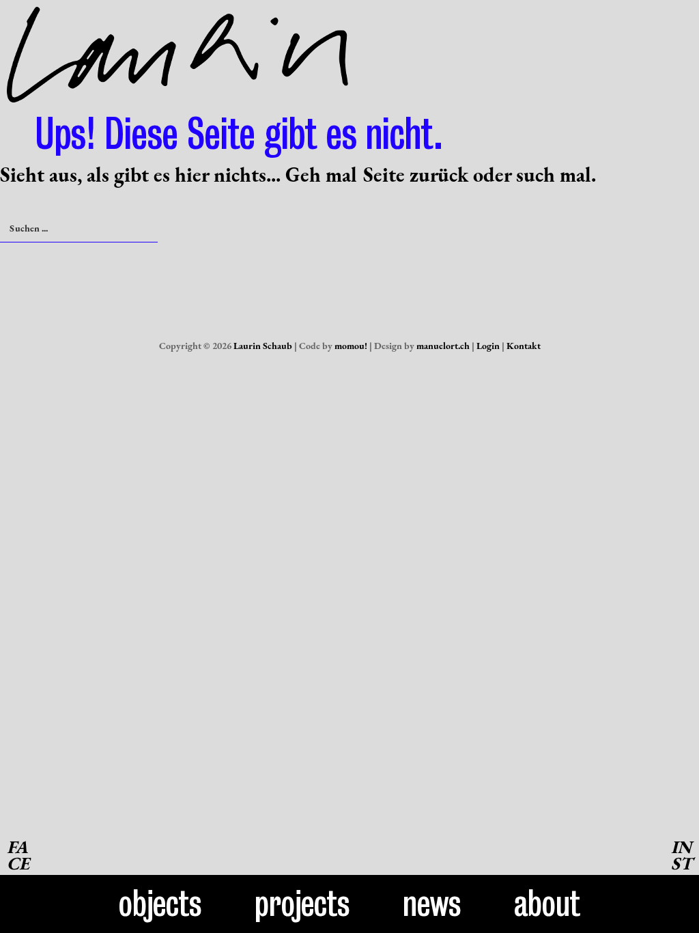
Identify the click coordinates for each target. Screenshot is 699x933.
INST (681, 855)
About (547, 903)
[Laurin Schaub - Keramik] (177, 91)
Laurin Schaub (262, 345)
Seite (384, 174)
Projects (302, 903)
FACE (18, 855)
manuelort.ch (443, 345)
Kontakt (524, 345)
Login (488, 345)
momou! (350, 345)
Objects (160, 903)
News (432, 903)
